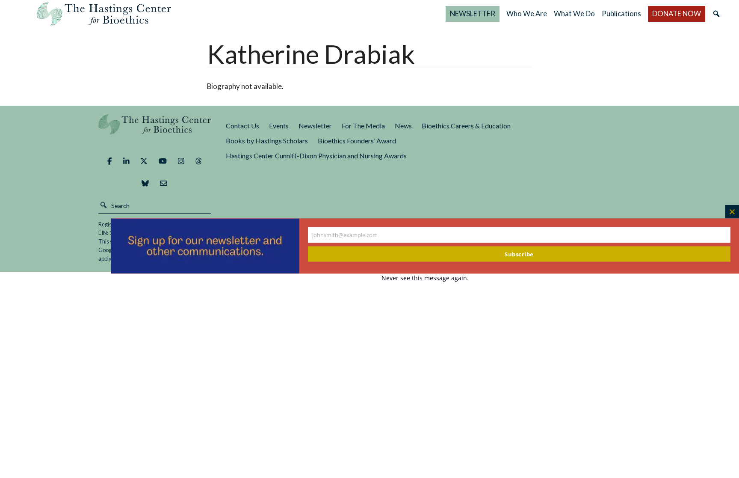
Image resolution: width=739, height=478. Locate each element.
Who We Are (526, 13)
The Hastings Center (154, 130)
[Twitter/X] (144, 161)
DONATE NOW (676, 13)
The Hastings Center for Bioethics (103, 14)
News (403, 126)
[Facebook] (109, 161)
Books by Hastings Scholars (267, 141)
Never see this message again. (425, 277)
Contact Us (242, 126)
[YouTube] (163, 161)
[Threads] (198, 161)
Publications (621, 13)
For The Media (363, 126)
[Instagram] (181, 161)
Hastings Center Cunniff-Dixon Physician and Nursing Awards (316, 155)
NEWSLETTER (472, 13)
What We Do (574, 13)
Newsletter (315, 126)
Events (279, 126)
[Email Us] (163, 183)
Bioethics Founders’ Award (357, 141)
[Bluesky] (145, 183)
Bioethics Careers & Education (466, 126)
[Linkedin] (126, 161)
